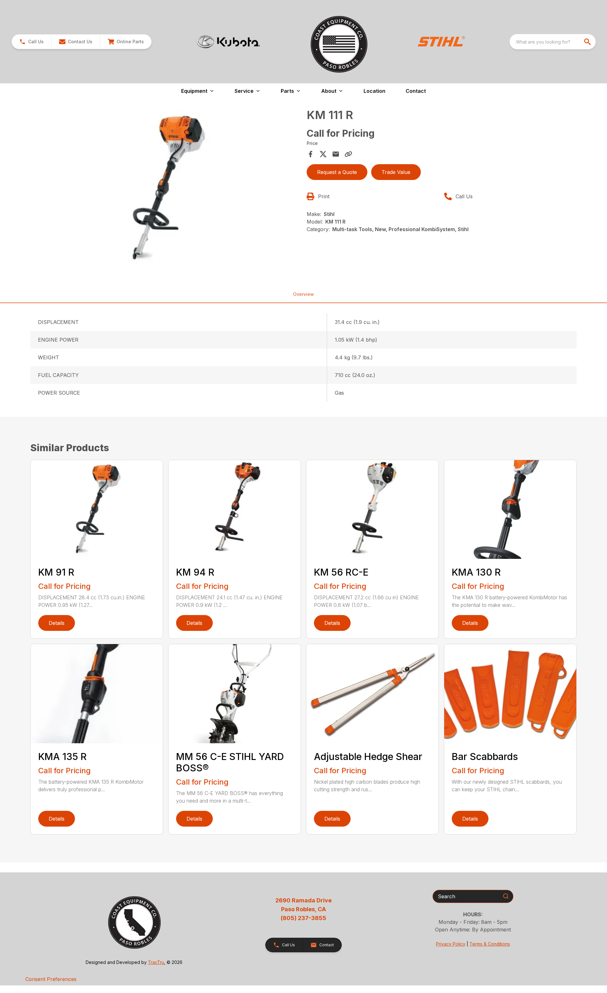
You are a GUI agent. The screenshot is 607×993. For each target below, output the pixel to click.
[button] (31, 41)
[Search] (506, 896)
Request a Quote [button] (337, 172)
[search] (588, 41)
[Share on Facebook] (310, 154)
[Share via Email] (336, 154)
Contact (416, 91)
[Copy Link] (348, 154)
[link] (125, 41)
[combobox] (553, 41)
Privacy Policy (450, 944)
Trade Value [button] (396, 172)
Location (374, 91)
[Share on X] (323, 154)
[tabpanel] (166, 190)
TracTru (156, 962)
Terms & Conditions (489, 944)
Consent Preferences (51, 979)
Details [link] (56, 623)
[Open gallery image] (166, 189)
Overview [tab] (303, 294)
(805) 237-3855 (303, 918)
